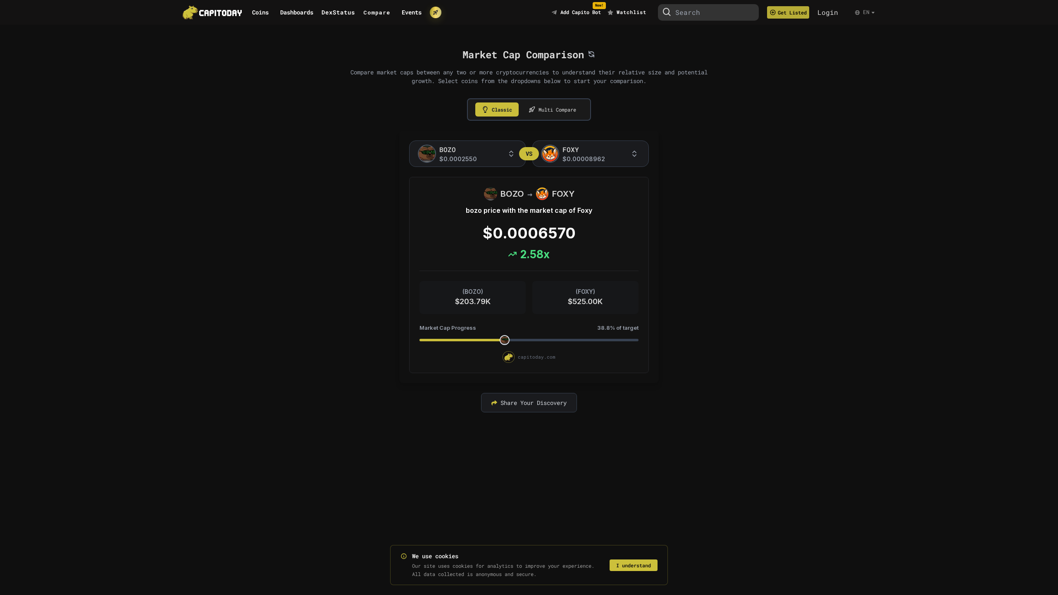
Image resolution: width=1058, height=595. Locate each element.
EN (866, 12)
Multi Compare (557, 109)
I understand (633, 565)
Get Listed (792, 12)
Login (827, 12)
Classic (502, 109)
